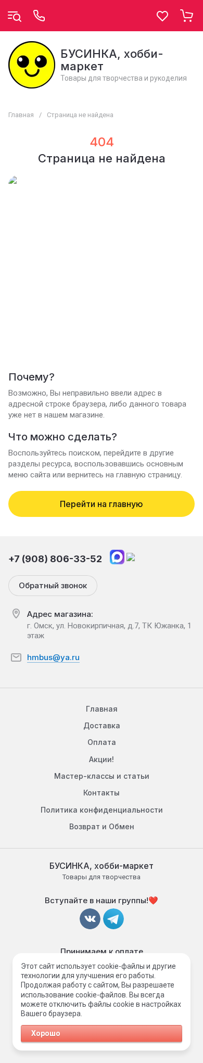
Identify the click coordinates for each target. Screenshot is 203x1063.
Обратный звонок (53, 585)
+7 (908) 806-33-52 (55, 558)
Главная (21, 115)
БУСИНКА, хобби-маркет (111, 60)
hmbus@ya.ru (53, 657)
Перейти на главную (101, 504)
